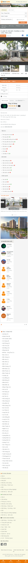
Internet (5, 149)
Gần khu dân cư (7, 167)
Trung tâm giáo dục (6, 522)
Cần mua (4, 10)
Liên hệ (11, 100)
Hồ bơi (4, 151)
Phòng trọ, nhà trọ (6, 478)
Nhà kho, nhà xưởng (6, 482)
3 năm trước (24, 209)
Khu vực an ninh (7, 184)
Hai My (8, 260)
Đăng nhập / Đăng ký (22, 1)
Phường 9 (18, 25)
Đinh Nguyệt (8, 276)
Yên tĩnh (5, 179)
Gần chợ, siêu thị (7, 170)
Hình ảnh (3, 36)
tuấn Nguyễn (9, 268)
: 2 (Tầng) (4, 96)
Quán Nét (3, 529)
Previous (2, 51)
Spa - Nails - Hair (5, 527)
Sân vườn (5, 182)
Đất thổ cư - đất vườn (7, 491)
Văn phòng (4, 499)
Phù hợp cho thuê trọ (8, 144)
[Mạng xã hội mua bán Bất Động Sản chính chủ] (5, 2)
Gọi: (20, 100)
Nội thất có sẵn (6, 146)
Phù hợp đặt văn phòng (8, 141)
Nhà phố (3, 480)
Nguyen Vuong (9, 284)
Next (25, 51)
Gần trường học (6, 160)
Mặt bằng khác (5, 536)
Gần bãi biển (6, 189)
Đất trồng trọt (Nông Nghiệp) (8, 489)
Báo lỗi (3, 75)
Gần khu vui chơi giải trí (8, 165)
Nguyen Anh (9, 314)
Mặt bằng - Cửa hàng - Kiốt (8, 508)
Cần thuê (11, 10)
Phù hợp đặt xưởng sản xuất (10, 139)
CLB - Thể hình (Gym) (7, 538)
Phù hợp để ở (6, 137)
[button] (12, 215)
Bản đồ (9, 36)
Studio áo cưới (5, 524)
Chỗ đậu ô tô (6, 153)
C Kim (8, 291)
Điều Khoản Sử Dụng (6, 550)
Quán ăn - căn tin (5, 533)
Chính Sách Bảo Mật (18, 550)
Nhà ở (13, 81)
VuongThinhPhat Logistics (10, 252)
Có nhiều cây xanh (7, 191)
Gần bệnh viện (6, 172)
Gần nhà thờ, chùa (7, 163)
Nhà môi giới (5, 100)
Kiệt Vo (8, 306)
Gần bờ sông (6, 186)
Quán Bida (4, 531)
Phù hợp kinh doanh (8, 134)
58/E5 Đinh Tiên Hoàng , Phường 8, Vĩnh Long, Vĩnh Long (14, 211)
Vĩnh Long (3, 25)
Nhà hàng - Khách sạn (7, 485)
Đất (2, 487)
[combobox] (14, 13)
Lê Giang (9, 244)
